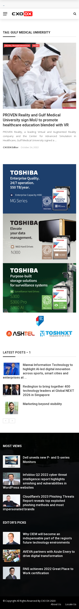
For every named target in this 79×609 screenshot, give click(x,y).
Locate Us (70, 604)
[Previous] (6, 421)
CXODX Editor (10, 147)
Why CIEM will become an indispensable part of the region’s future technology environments (47, 538)
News (36, 45)
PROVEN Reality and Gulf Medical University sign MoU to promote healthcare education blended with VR (36, 120)
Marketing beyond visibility (42, 404)
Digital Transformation (17, 45)
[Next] (12, 421)
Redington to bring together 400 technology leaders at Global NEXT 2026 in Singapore (48, 391)
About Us (56, 604)
